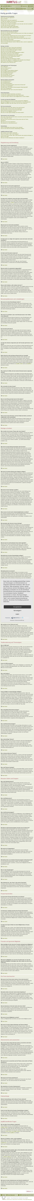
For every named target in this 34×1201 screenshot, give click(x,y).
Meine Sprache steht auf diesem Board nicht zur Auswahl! (12, 36)
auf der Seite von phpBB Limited (12, 1131)
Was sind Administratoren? (6, 80)
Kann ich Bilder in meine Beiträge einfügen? (9, 70)
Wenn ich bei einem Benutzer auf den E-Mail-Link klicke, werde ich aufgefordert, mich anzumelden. (17, 42)
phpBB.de (29, 363)
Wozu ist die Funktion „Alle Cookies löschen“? (10, 27)
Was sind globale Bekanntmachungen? (8, 71)
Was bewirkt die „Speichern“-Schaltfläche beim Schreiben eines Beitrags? (15, 59)
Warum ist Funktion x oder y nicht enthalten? (10, 134)
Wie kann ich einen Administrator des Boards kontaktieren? (12, 137)
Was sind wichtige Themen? (6, 74)
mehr (17, 614)
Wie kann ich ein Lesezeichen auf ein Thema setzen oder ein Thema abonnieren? (14, 120)
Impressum (12, 620)
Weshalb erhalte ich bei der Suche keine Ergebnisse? (11, 108)
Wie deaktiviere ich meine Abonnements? (9, 123)
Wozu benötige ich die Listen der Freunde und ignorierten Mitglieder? (14, 100)
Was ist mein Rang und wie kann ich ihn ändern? (10, 40)
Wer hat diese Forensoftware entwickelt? (9, 132)
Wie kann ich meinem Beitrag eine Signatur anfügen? (11, 49)
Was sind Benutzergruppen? (6, 83)
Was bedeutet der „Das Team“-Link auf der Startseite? (12, 89)
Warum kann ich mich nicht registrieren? (9, 20)
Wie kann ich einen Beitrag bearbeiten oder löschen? (11, 48)
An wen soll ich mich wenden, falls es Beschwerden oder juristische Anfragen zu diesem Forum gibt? (17, 136)
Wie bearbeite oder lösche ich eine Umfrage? (10, 53)
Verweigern (17, 610)
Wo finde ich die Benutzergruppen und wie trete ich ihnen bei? (13, 84)
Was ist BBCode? (4, 66)
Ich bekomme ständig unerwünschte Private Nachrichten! (12, 95)
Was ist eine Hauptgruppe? (6, 88)
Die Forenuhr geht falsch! (6, 34)
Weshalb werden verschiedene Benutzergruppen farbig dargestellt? (14, 87)
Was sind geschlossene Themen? (7, 75)
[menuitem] (3, 6)
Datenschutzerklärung (19, 620)
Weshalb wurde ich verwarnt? (7, 57)
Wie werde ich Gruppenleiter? (7, 85)
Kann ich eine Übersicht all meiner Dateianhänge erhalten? (12, 128)
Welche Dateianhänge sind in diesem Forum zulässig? (11, 127)
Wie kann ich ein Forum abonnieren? (8, 121)
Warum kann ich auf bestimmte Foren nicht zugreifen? (11, 54)
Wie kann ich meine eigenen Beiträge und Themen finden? (12, 112)
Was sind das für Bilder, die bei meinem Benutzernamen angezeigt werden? (16, 38)
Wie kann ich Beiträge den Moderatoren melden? (10, 58)
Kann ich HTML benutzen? (6, 67)
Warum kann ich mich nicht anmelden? (8, 22)
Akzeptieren (17, 607)
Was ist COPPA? (4, 18)
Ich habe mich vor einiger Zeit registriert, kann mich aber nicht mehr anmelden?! (17, 23)
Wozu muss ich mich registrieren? (7, 17)
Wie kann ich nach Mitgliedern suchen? (8, 111)
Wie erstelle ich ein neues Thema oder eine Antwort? (11, 47)
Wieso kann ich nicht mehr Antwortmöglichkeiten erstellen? (12, 52)
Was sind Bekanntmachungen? (7, 72)
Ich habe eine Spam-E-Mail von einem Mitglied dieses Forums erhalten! (15, 96)
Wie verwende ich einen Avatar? (7, 39)
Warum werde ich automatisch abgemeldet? (9, 26)
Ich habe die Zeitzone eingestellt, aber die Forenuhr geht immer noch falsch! (16, 35)
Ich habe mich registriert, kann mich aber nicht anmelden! (12, 21)
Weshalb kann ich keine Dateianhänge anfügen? (10, 56)
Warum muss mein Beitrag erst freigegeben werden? (11, 61)
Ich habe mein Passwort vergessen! (8, 25)
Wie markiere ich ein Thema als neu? (8, 62)
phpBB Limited (19, 363)
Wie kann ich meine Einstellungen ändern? (9, 31)
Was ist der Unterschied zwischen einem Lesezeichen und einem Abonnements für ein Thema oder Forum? (17, 117)
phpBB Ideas (4, 1142)
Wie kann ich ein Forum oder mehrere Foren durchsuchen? (13, 107)
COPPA (12, 202)
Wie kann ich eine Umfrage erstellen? (8, 51)
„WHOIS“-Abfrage (7, 1156)
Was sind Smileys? (4, 69)
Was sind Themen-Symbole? (6, 76)
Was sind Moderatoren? (5, 82)
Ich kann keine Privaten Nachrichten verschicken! (11, 93)
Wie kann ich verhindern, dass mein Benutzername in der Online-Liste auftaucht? (17, 33)
